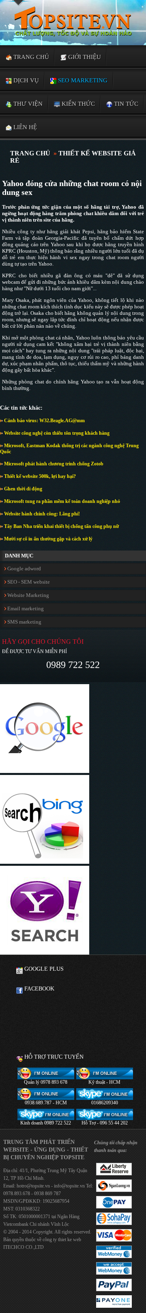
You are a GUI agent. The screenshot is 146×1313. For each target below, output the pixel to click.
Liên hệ (24, 127)
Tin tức (125, 104)
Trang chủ (30, 57)
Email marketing (25, 608)
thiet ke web (69, 1239)
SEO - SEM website (28, 582)
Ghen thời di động (22, 489)
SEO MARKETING (81, 80)
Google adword (23, 568)
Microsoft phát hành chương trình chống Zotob (53, 464)
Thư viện (27, 104)
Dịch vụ (25, 80)
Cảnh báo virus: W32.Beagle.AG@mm (44, 420)
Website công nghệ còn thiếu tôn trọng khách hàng (56, 433)
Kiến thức (77, 104)
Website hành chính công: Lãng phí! (41, 514)
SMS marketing (23, 622)
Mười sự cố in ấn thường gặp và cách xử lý (47, 539)
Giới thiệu (84, 57)
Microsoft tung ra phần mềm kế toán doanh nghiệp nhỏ (61, 501)
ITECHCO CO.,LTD (23, 1247)
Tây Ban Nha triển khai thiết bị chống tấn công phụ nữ (61, 526)
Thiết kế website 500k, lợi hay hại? (39, 476)
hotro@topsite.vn (33, 1186)
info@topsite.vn (69, 1186)
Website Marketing (27, 595)
